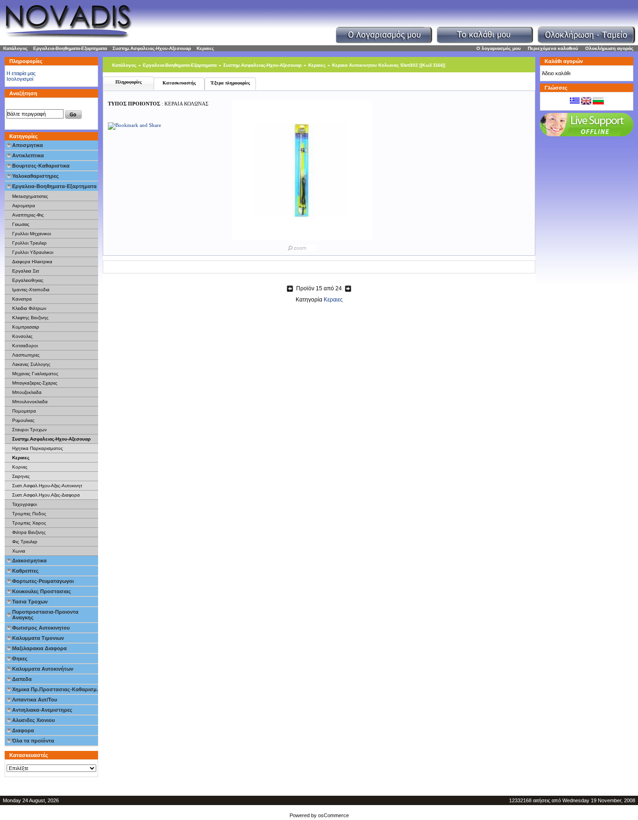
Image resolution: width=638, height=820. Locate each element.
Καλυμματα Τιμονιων (38, 638)
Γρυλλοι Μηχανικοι (31, 233)
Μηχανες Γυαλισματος (35, 373)
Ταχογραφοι (24, 504)
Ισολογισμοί (20, 79)
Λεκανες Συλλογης (31, 364)
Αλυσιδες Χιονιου (33, 720)
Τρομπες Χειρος (29, 523)
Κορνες (20, 467)
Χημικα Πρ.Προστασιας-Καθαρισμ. (55, 689)
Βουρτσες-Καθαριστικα (41, 165)
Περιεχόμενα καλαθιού (553, 48)
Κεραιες (205, 48)
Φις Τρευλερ (24, 541)
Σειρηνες (21, 476)
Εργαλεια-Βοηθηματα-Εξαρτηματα (70, 48)
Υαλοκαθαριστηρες (35, 176)
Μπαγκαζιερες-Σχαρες (34, 382)
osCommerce (333, 815)
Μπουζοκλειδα (27, 392)
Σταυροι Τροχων (29, 429)
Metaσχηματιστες (30, 196)
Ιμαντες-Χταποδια (31, 289)
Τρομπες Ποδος (29, 513)
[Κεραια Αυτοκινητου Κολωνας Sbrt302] (301, 246)
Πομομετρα (24, 411)
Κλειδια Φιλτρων (29, 308)
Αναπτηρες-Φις (28, 214)
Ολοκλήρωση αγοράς (609, 48)
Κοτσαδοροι (25, 345)
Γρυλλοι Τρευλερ (29, 242)
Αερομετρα (23, 205)
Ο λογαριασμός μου (498, 48)
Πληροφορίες (128, 81)
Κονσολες (22, 336)
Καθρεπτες (25, 571)
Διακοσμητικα (29, 560)
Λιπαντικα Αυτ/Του (34, 699)
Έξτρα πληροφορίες (230, 82)
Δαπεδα (22, 679)
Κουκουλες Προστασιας (41, 591)
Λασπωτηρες (26, 354)
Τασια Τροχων (30, 601)
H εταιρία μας (21, 73)
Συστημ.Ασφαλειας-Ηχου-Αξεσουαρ (152, 48)
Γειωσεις (20, 224)
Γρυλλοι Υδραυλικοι (32, 252)
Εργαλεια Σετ (25, 270)
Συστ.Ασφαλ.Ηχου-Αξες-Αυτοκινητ (47, 485)
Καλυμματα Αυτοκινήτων (42, 669)
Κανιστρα (22, 298)
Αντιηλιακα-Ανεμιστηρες (42, 710)
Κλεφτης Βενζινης (30, 317)
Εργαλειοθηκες (27, 280)
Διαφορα (23, 730)
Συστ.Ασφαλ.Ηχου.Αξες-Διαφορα (46, 495)
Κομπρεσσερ (25, 326)
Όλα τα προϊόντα (33, 740)
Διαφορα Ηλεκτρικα (32, 261)
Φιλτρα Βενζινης (29, 532)
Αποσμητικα (27, 145)
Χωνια (18, 551)
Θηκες (20, 658)
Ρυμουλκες (23, 420)
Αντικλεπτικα (28, 155)
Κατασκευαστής (179, 82)
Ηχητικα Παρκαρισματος (37, 448)
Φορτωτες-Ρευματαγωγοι (43, 581)
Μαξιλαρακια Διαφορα (39, 648)
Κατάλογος (15, 48)
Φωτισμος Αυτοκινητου (41, 628)
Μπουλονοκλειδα (30, 401)
